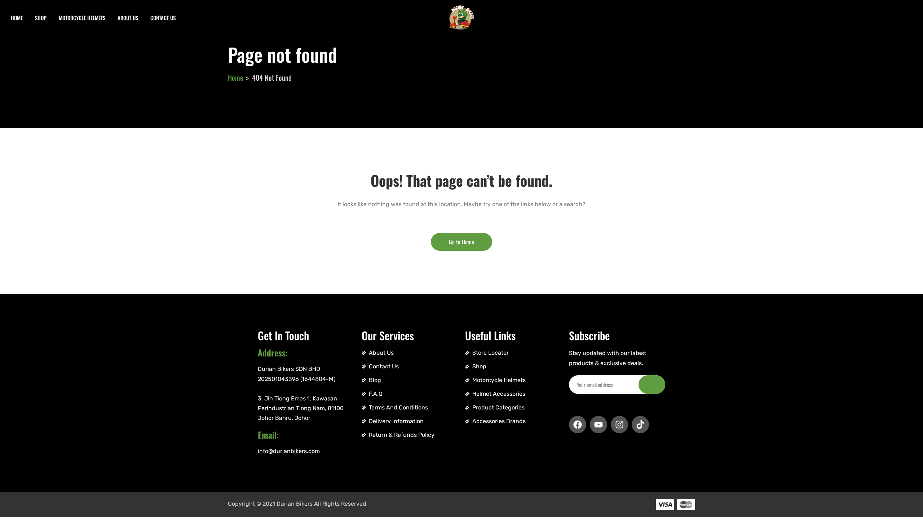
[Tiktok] (640, 424)
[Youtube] (598, 424)
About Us (128, 18)
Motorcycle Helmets (82, 18)
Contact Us (163, 18)
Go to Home (461, 242)
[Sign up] (652, 384)
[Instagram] (619, 424)
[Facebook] (577, 424)
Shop (41, 18)
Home (17, 18)
